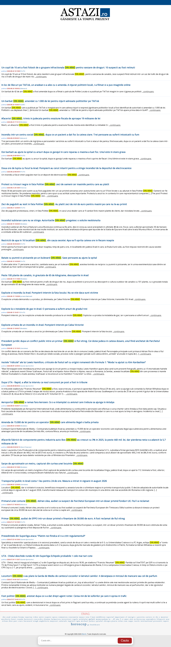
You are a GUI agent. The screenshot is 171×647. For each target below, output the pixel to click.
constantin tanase (76, 617)
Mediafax (24, 122)
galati (92, 619)
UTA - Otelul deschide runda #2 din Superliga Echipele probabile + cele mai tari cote (46, 555)
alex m (133, 619)
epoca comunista (60, 617)
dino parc (13, 621)
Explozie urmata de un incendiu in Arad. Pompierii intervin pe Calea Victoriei (42, 324)
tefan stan (123, 621)
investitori (67, 619)
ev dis (156, 617)
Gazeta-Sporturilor (27, 366)
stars (20, 621)
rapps (130, 621)
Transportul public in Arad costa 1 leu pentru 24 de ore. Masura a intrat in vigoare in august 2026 (54, 480)
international (147, 621)
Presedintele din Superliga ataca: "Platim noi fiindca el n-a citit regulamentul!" (43, 535)
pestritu (141, 617)
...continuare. (41, 76)
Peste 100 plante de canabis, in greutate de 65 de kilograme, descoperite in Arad (45, 275)
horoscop (79, 624)
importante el (121, 617)
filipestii (161, 619)
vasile (137, 621)
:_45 (113, 619)
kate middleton (99, 617)
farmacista (56, 619)
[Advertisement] (85, 41)
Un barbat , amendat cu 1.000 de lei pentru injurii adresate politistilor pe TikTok (50, 101)
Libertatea (24, 348)
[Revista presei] (85, 20)
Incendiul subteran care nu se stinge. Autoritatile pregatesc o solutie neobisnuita (50, 220)
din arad (7, 617)
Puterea (23, 188)
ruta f (88, 617)
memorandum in (103, 619)
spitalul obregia (103, 621)
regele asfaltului (80, 619)
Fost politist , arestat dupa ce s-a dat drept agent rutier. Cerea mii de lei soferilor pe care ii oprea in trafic (64, 595)
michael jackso (88, 621)
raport (166, 621)
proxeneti (157, 621)
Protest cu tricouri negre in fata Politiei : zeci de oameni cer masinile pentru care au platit (55, 184)
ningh (36, 621)
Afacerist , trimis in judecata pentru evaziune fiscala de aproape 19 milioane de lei (50, 118)
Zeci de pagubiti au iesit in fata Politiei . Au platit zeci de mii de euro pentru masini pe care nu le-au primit (64, 204)
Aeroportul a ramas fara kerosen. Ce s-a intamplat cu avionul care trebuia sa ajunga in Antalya (57, 402)
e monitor (163, 617)
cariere (149, 617)
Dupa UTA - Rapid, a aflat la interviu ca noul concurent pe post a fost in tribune (44, 382)
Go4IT (23, 105)
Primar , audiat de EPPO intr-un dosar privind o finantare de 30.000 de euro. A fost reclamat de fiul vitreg (63, 518)
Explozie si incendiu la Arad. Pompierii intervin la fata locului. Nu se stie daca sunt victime (49, 292)
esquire (48, 617)
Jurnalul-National (26, 296)
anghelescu (44, 621)
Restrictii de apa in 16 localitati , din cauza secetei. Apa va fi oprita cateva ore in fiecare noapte (57, 240)
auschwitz (6, 619)
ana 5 (118, 619)
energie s (132, 617)
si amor (125, 619)
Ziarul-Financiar (26, 447)
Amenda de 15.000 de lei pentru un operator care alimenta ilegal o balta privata (50, 422)
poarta (114, 621)
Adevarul (24, 88)
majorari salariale (58, 621)
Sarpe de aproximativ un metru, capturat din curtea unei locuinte (42, 463)
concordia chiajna (42, 619)
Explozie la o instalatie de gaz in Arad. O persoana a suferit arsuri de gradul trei (44, 308)
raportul (110, 617)
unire (41, 617)
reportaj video (31, 617)
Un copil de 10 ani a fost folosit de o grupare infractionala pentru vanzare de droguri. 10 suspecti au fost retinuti (68, 67)
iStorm (84, 634)
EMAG (85, 614)
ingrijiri (72, 621)
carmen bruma (17, 617)
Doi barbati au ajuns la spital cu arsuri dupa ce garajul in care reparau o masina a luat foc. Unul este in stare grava (63, 151)
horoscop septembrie (146, 619)
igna (78, 621)
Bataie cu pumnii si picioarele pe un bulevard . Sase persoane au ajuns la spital (49, 257)
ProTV (23, 71)
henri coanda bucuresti (22, 619)
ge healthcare (94, 625)
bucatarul (28, 621)
